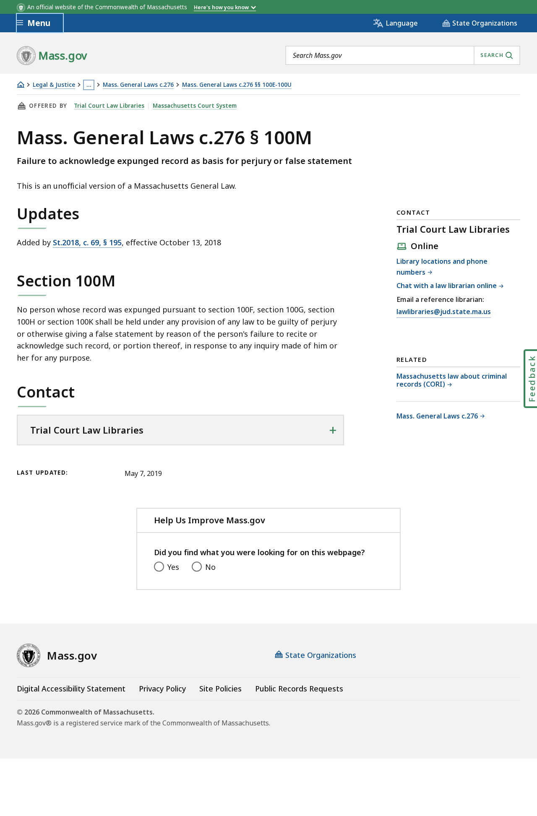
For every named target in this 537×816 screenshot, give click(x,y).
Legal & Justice (54, 84)
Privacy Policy (162, 688)
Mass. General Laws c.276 (138, 84)
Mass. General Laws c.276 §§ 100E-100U (237, 84)
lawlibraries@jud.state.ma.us (443, 312)
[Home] (21, 84)
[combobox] (402, 55)
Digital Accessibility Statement (71, 688)
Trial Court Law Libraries (109, 105)
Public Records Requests (299, 688)
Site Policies (220, 688)
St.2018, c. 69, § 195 (87, 242)
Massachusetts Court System (195, 105)
